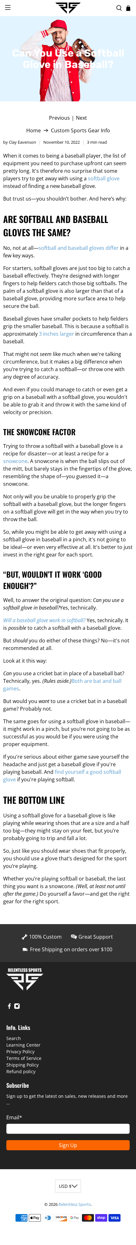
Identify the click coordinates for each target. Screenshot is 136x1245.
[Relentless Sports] (68, 8)
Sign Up (68, 1145)
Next (81, 117)
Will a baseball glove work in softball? (44, 620)
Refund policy (20, 1071)
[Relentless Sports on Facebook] (9, 1007)
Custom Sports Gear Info (80, 130)
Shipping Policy (22, 1065)
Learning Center (23, 1045)
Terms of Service (23, 1058)
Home (33, 130)
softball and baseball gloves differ (79, 247)
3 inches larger (56, 333)
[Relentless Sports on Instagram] (17, 1007)
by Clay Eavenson (19, 142)
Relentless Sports (75, 1204)
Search (13, 1038)
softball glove (104, 178)
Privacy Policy (20, 1052)
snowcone (15, 461)
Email (14, 1117)
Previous (59, 117)
